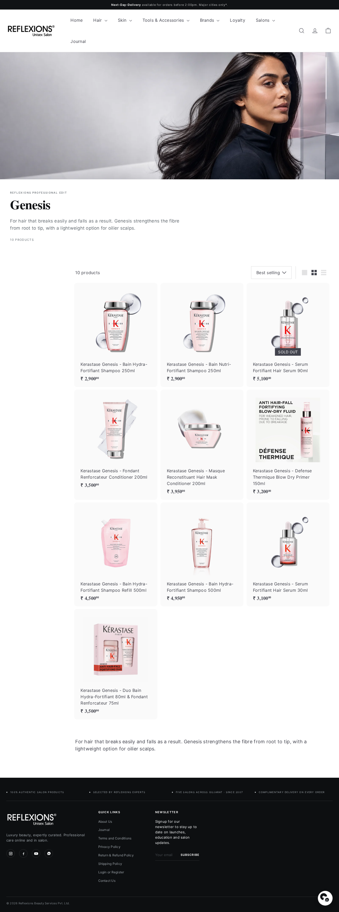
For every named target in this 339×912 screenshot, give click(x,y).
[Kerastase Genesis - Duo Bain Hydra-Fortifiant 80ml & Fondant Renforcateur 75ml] (115, 664)
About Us (105, 822)
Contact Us (106, 881)
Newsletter (166, 812)
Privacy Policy (109, 847)
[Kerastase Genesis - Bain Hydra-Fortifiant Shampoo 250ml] (115, 335)
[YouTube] (36, 853)
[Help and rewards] (325, 898)
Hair (98, 20)
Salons (263, 20)
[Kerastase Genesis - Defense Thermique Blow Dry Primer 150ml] (288, 445)
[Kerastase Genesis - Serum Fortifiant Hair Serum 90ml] (288, 335)
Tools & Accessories (163, 20)
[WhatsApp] (48, 853)
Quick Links (109, 812)
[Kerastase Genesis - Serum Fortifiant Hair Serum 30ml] (288, 554)
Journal (78, 41)
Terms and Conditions (115, 838)
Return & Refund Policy (116, 855)
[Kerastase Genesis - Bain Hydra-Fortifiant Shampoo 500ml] (202, 554)
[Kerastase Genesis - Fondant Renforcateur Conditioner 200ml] (115, 441)
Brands (208, 20)
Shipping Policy (110, 864)
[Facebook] (23, 853)
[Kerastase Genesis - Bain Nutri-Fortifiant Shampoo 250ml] (202, 335)
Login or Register (111, 872)
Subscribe (190, 855)
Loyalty (237, 20)
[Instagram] (10, 853)
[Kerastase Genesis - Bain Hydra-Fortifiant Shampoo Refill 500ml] (115, 554)
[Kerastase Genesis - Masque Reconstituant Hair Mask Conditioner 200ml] (202, 445)
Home (76, 20)
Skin (123, 20)
